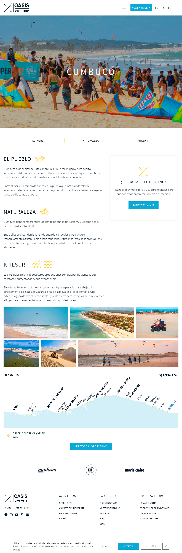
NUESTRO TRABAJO (110, 508)
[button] (124, 8)
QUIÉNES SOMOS (108, 503)
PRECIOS (104, 513)
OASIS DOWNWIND (68, 513)
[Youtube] (16, 514)
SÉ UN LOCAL (66, 503)
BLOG (103, 523)
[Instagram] (11, 514)
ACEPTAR (128, 546)
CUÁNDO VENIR (148, 503)
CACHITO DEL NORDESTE (71, 508)
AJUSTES (151, 546)
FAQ (102, 518)
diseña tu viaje (143, 205)
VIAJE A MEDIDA (148, 513)
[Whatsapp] (21, 514)
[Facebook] (5, 514)
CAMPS (63, 518)
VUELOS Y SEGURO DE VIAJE (154, 508)
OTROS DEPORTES (150, 518)
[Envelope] (27, 514)
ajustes (16, 549)
